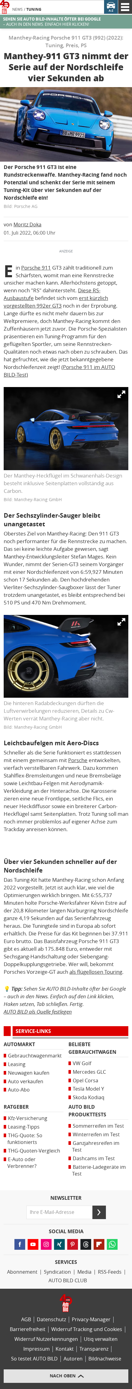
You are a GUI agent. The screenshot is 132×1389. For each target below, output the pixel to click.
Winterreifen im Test (96, 1135)
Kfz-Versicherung (27, 1118)
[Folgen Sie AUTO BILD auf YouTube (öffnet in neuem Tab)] (33, 1244)
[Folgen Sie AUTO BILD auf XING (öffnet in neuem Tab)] (59, 1244)
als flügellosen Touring (95, 972)
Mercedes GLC (89, 1072)
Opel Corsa (85, 1081)
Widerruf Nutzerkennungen (46, 1339)
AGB (26, 1319)
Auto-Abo (19, 1090)
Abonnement (22, 1272)
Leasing (16, 1064)
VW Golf (82, 1063)
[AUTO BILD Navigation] (125, 7)
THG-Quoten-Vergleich (34, 1151)
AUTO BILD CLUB (68, 1280)
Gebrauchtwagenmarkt (35, 1056)
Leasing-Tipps (24, 1127)
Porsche (77, 760)
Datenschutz (51, 1319)
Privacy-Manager (91, 1319)
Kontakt (65, 1349)
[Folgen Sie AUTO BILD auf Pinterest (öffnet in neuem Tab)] (72, 1244)
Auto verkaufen (25, 1081)
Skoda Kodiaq (88, 1097)
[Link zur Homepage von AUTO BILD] (5, 7)
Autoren (73, 1359)
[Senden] (99, 1212)
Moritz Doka (27, 225)
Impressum (36, 1349)
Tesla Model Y (88, 1089)
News (17, 9)
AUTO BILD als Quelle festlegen (38, 1011)
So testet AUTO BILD (34, 1359)
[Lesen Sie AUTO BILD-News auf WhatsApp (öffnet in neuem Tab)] (112, 1244)
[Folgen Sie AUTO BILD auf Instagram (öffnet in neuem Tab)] (46, 1244)
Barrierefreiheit (27, 1329)
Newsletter (66, 1198)
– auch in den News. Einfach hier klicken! (52, 22)
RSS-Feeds (110, 1272)
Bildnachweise (104, 1359)
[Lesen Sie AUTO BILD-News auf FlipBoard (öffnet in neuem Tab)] (99, 1244)
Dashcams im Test (94, 1158)
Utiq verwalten (101, 1339)
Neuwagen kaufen (28, 1073)
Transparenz (94, 1349)
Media (84, 1272)
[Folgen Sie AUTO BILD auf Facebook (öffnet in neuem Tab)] (19, 1244)
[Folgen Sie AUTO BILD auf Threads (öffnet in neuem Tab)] (85, 1244)
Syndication (57, 1272)
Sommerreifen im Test (98, 1126)
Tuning (33, 9)
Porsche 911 (36, 268)
